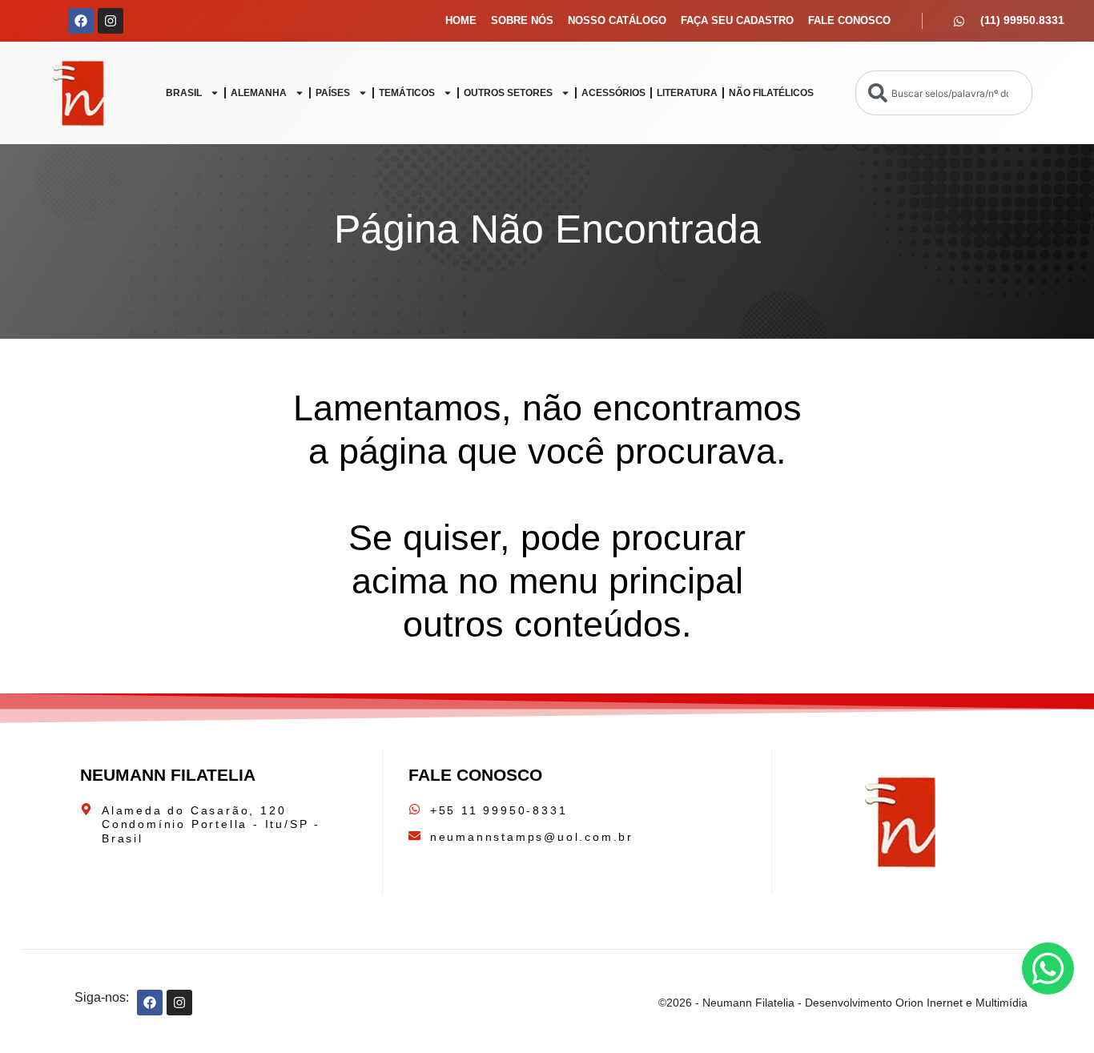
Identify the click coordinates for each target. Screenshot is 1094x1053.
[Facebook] (81, 21)
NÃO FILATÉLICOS (771, 92)
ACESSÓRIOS (613, 92)
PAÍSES (333, 92)
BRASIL (184, 92)
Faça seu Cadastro (737, 20)
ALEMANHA (259, 92)
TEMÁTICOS (407, 92)
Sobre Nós (522, 20)
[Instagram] (110, 21)
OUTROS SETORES (508, 92)
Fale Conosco (849, 20)
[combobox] (943, 92)
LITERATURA (687, 92)
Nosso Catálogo (617, 20)
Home (461, 20)
